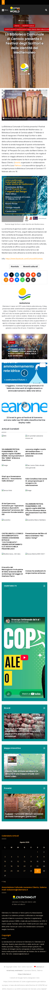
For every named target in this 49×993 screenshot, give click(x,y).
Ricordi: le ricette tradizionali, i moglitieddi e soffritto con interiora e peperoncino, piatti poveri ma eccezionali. (22, 732)
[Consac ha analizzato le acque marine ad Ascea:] (36, 561)
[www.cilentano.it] (15, 9)
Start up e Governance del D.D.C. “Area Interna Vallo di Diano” (11, 478)
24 (5, 871)
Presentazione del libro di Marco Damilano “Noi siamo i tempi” (36, 535)
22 (37, 866)
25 (11, 871)
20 (24, 866)
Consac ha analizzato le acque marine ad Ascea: (35, 572)
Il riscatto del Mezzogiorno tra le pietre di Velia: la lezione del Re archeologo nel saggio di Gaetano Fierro (12, 571)
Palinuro (18, 165)
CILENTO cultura (28, 26)
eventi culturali (31, 266)
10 (5, 861)
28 (31, 871)
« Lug (4, 881)
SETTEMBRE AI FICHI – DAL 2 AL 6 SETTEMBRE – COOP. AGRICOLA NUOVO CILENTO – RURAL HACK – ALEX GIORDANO (23, 352)
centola (15, 266)
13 (24, 861)
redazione (23, 74)
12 (18, 861)
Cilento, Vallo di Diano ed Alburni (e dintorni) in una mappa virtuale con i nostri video (22, 774)
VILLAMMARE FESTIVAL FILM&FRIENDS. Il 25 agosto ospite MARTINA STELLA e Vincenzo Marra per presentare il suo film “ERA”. (35, 509)
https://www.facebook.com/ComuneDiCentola (24, 259)
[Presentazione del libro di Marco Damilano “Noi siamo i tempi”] (36, 525)
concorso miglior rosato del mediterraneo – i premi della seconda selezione (35, 452)
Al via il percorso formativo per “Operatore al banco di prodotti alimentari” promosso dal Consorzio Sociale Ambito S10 (13, 509)
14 (31, 861)
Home (22, 21)
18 (11, 866)
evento (17, 162)
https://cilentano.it (24, 974)
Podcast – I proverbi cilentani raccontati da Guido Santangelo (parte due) (24, 815)
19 (18, 866)
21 (31, 866)
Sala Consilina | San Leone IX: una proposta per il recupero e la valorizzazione (36, 482)
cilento (28, 21)
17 (5, 866)
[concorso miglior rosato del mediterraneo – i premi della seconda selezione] (36, 441)
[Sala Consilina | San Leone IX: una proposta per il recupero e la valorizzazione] (36, 470)
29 (37, 871)
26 (18, 871)
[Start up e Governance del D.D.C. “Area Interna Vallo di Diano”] (13, 469)
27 (24, 871)
